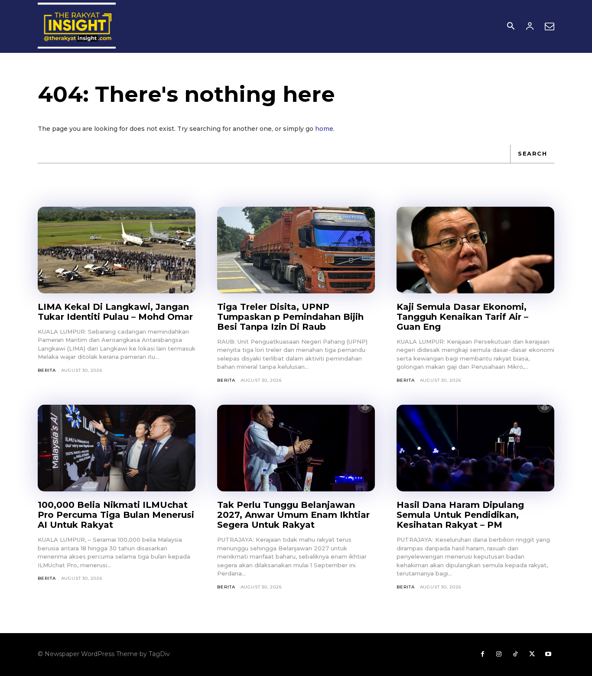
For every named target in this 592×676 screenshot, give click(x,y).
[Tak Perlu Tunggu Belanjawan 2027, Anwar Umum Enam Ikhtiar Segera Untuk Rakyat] (296, 448)
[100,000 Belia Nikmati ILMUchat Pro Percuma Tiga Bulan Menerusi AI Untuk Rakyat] (116, 448)
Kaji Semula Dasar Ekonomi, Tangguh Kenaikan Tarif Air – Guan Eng (462, 317)
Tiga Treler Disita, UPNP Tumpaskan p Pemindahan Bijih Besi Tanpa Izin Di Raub (290, 317)
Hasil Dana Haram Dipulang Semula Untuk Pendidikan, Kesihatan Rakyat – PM (460, 515)
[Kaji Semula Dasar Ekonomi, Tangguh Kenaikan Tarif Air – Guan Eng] (475, 250)
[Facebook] (482, 654)
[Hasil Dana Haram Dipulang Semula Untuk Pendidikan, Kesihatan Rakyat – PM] (475, 448)
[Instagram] (499, 654)
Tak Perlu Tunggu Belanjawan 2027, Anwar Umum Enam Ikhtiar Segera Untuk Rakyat (293, 515)
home (324, 129)
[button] (510, 27)
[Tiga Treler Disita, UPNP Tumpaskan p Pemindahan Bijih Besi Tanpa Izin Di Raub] (296, 250)
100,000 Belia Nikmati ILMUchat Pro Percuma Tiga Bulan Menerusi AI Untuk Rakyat (116, 515)
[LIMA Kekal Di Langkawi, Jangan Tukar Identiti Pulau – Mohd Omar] (116, 250)
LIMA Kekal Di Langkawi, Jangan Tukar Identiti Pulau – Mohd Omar (115, 312)
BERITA (47, 370)
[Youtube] (548, 654)
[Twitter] (532, 654)
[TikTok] (515, 654)
